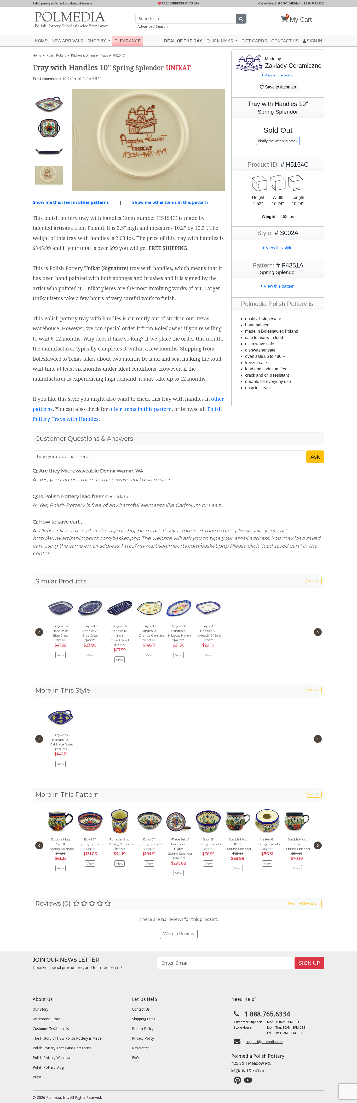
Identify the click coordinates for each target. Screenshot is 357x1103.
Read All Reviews (303, 903)
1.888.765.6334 (313, 3)
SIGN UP (309, 962)
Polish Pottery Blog (48, 1067)
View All (314, 581)
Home (41, 41)
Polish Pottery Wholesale (52, 1058)
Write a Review (178, 933)
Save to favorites (280, 87)
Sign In (314, 41)
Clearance (127, 41)
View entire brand (278, 75)
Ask (315, 457)
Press (37, 1077)
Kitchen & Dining (83, 55)
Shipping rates (143, 1019)
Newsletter (140, 1048)
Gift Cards (254, 41)
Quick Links (220, 41)
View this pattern (279, 286)
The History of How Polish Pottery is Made (67, 1038)
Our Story (40, 1009)
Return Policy (142, 1029)
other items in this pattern (140, 409)
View (60, 655)
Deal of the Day (183, 41)
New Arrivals (67, 41)
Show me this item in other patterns (71, 202)
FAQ (135, 1058)
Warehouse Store (46, 1019)
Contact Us (140, 1009)
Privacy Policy (143, 1038)
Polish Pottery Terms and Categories (62, 1048)
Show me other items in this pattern (170, 202)
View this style (278, 248)
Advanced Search (152, 26)
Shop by (97, 41)
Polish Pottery (56, 55)
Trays (104, 55)
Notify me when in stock (277, 141)
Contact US (285, 41)
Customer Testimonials (51, 1029)
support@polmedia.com (264, 1042)
